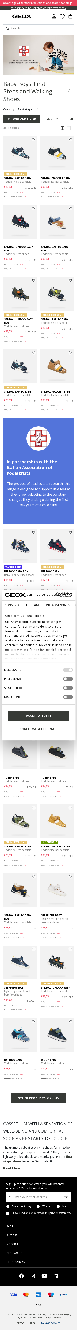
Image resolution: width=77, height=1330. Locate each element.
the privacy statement (57, 1213)
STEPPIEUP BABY (51, 915)
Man (64, 1206)
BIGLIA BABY (48, 1060)
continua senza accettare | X (49, 594)
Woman (46, 1206)
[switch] (68, 679)
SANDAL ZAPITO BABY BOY (54, 248)
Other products (38, 1098)
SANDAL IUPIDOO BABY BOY (18, 248)
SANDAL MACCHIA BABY (55, 178)
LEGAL (33, 1323)
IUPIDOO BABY (50, 571)
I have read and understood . (41, 1213)
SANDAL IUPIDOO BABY (55, 987)
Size (49, 119)
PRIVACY (21, 1323)
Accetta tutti (38, 716)
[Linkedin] (56, 1276)
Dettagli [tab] (33, 605)
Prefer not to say (21, 1206)
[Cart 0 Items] (70, 18)
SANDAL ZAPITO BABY (17, 178)
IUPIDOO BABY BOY (16, 571)
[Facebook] (21, 1276)
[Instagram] (33, 1276)
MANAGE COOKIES (50, 1323)
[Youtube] (44, 1276)
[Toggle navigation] (6, 16)
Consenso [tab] (12, 605)
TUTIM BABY (12, 777)
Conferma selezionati (38, 729)
